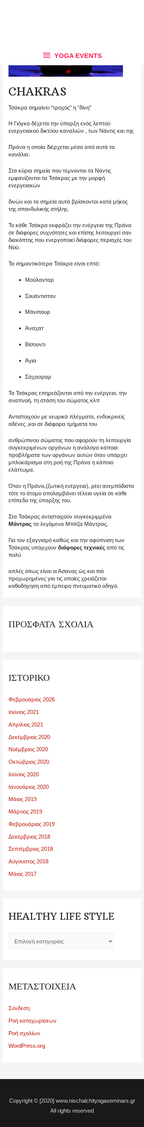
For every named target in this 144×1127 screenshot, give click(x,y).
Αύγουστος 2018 (28, 861)
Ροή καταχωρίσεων (32, 1020)
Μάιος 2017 (22, 874)
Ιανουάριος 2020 (28, 787)
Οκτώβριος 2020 (28, 762)
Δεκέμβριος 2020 (29, 737)
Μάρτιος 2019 (25, 811)
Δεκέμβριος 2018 (29, 836)
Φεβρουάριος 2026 (31, 699)
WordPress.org (26, 1046)
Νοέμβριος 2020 (28, 749)
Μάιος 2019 (22, 799)
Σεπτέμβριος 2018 (30, 849)
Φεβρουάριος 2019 (31, 824)
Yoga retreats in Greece (72, 15)
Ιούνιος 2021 (23, 712)
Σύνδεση (19, 1008)
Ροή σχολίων (24, 1033)
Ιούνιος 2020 (23, 774)
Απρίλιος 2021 (25, 724)
